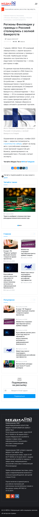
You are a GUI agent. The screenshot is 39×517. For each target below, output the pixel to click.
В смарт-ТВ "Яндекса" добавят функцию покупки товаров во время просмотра (10, 254)
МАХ (23, 162)
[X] (21, 168)
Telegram (30, 162)
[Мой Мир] (18, 168)
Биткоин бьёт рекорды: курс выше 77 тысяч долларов (24, 365)
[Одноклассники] (15, 168)
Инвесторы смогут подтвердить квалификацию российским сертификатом (27, 276)
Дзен (6, 178)
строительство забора (13, 144)
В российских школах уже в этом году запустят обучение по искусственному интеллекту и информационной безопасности (25, 338)
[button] (18, 225)
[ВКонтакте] (12, 168)
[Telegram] (26, 168)
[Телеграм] (12, 496)
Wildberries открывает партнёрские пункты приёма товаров (24, 323)
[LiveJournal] (23, 168)
